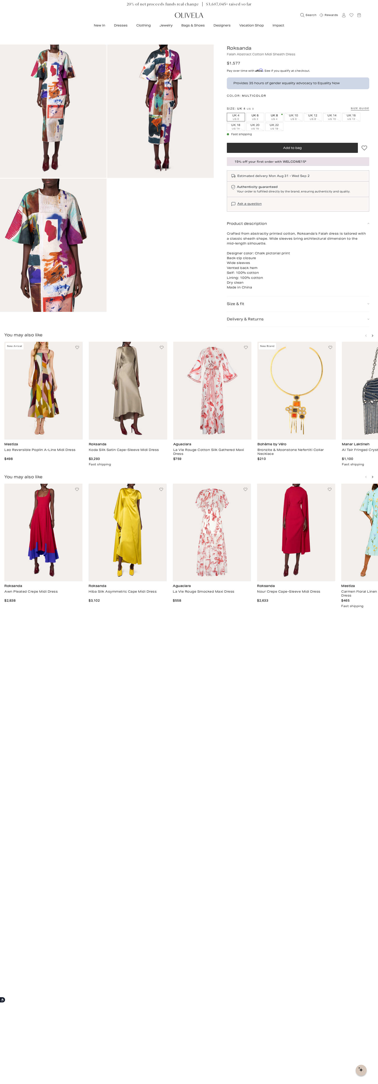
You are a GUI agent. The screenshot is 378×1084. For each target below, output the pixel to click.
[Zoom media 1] (53, 111)
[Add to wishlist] (364, 147)
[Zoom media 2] (160, 111)
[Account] (343, 15)
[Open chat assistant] (361, 1070)
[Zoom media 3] (53, 245)
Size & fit (235, 304)
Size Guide (360, 108)
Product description (247, 223)
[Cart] (359, 15)
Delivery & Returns (245, 319)
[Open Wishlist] (351, 15)
